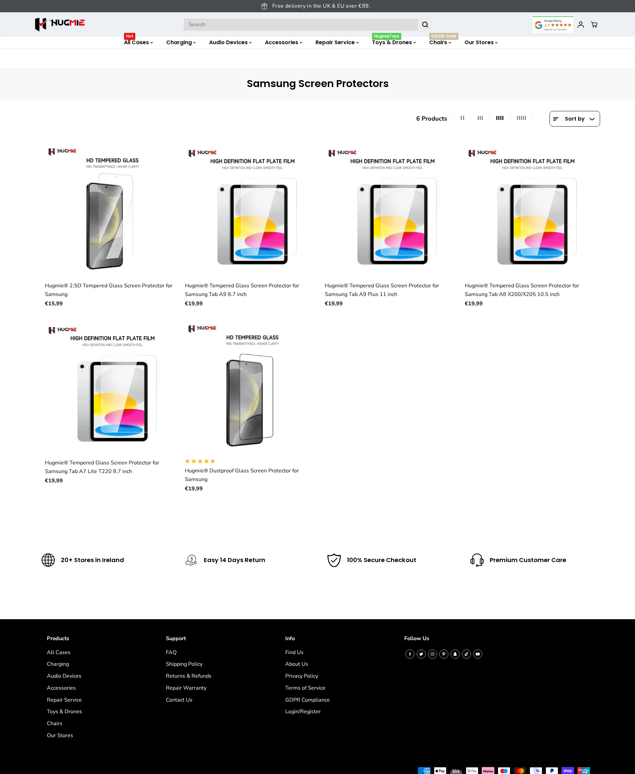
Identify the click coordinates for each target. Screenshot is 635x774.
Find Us (294, 652)
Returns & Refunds (188, 676)
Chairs (442, 41)
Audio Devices (229, 42)
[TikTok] (466, 654)
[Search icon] (425, 24)
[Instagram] (432, 654)
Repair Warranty (186, 688)
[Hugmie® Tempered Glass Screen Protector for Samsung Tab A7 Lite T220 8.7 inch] (112, 387)
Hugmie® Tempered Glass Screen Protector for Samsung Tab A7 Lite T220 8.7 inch (102, 467)
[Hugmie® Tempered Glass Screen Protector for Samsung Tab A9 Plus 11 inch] (392, 210)
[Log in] (581, 25)
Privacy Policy (301, 676)
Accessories (282, 42)
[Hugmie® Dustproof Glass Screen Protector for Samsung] (252, 387)
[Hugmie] (60, 25)
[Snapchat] (455, 654)
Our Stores (479, 42)
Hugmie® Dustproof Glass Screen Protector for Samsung (242, 475)
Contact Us (179, 700)
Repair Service (336, 42)
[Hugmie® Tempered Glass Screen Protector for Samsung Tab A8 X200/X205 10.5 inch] (532, 210)
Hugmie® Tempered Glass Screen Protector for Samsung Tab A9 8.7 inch (242, 290)
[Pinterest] (443, 654)
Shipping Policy (184, 664)
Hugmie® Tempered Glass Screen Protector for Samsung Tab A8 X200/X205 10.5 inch (522, 290)
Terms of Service (305, 688)
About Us (296, 664)
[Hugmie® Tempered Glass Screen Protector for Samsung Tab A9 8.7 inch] (252, 210)
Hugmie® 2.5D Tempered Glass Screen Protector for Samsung (109, 290)
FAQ (171, 652)
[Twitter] (421, 654)
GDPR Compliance (307, 700)
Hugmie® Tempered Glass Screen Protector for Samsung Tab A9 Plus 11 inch (382, 290)
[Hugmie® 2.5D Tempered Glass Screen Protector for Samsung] (112, 210)
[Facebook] (410, 654)
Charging (179, 42)
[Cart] (594, 25)
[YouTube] (477, 654)
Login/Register (303, 711)
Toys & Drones (392, 41)
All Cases (137, 41)
